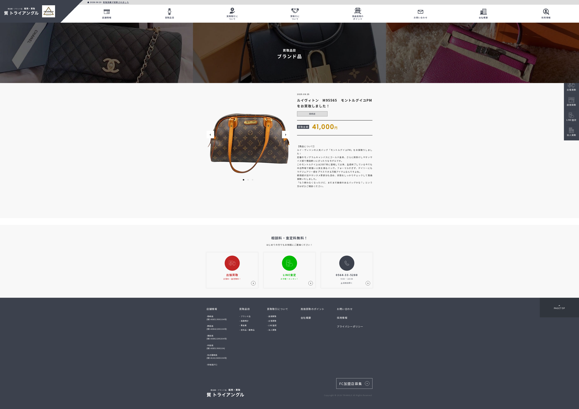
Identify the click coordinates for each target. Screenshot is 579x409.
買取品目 (169, 17)
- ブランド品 (245, 316)
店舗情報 (106, 17)
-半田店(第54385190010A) (216, 347)
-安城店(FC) (212, 364)
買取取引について (232, 17)
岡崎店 (312, 113)
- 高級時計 (244, 320)
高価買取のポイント (358, 17)
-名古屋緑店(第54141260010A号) (217, 356)
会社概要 (483, 17)
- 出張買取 (271, 320)
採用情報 (546, 17)
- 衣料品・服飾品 (247, 330)
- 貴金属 (243, 325)
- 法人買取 (271, 330)
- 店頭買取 (271, 316)
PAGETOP (559, 308)
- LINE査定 (272, 325)
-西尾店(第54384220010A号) (217, 327)
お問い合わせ (420, 17)
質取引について (295, 17)
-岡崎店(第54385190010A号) (217, 318)
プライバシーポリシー (350, 326)
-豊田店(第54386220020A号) (217, 337)
